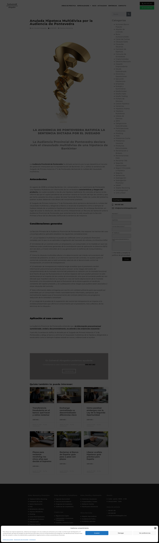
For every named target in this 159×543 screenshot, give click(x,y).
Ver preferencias (144, 533)
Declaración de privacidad (21, 539)
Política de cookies (8, 539)
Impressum (32, 539)
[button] (155, 528)
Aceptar (97, 533)
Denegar (121, 533)
